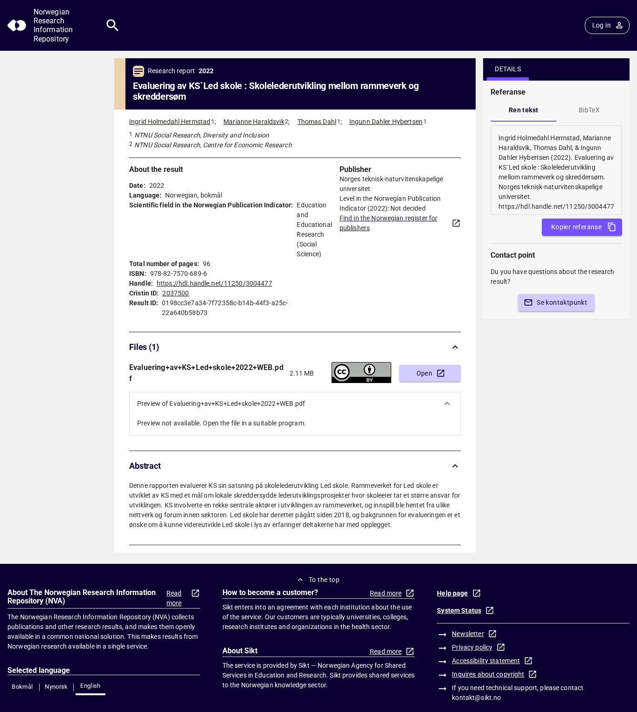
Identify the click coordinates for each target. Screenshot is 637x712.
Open (424, 373)
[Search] (113, 25)
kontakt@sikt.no (476, 697)
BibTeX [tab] (589, 110)
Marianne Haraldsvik (253, 121)
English (90, 685)
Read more (174, 598)
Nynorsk (56, 686)
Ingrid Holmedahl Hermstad (169, 121)
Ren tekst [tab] (524, 110)
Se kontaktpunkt (562, 302)
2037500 (175, 293)
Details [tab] (508, 69)
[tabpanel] (556, 170)
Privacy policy (472, 647)
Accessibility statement (486, 660)
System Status (459, 610)
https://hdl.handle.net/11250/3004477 (214, 283)
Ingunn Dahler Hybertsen (385, 121)
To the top (324, 579)
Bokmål (22, 686)
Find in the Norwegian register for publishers (388, 223)
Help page (452, 593)
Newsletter (468, 633)
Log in (601, 25)
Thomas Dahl (317, 121)
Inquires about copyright (488, 674)
